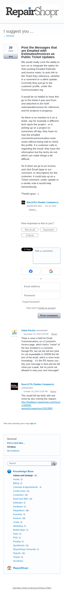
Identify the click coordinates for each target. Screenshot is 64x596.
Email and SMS (20, 499)
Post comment (49, 315)
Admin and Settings (23, 475)
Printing (17, 541)
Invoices (17, 518)
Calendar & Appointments (25, 487)
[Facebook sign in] (30, 271)
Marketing (18, 526)
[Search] (54, 463)
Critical (32, 235)
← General (9, 36)
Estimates (18, 502)
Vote (11, 56)
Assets (16, 479)
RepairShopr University (24, 549)
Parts (15, 534)
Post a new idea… (16, 443)
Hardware (18, 506)
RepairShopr (20, 568)
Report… (33, 209)
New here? (40, 308)
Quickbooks (19, 545)
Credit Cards (19, 491)
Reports (17, 553)
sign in (33, 423)
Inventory (17, 514)
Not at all (31, 229)
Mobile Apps (19, 530)
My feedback (13, 451)
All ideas (11, 447)
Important (50, 229)
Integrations (19, 510)
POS (15, 537)
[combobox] (30, 463)
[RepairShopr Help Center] (32, 11)
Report (54, 334)
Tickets (16, 557)
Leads (16, 522)
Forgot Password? (31, 302)
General (12, 438)
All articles (18, 561)
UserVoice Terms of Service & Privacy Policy (32, 588)
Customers (18, 495)
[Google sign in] (51, 271)
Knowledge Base (23, 471)
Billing (16, 483)
